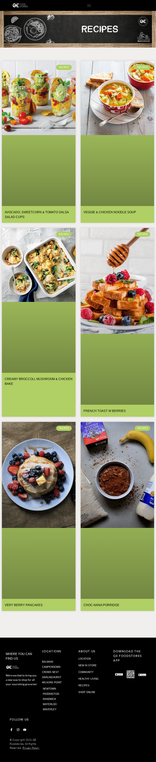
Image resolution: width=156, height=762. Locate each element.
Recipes (83, 685)
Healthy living (88, 678)
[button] (89, 5)
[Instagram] (18, 729)
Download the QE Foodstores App (127, 656)
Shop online (86, 692)
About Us (86, 651)
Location (84, 658)
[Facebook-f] (11, 729)
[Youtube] (24, 729)
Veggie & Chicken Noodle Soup (110, 212)
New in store (87, 665)
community (86, 672)
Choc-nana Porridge (101, 605)
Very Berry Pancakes (24, 605)
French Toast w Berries (105, 411)
